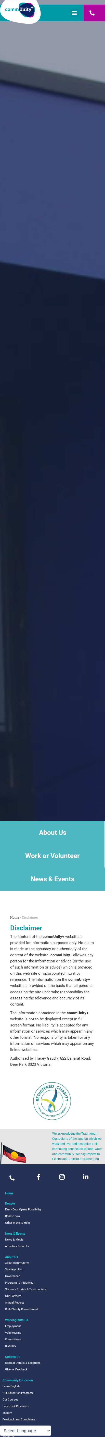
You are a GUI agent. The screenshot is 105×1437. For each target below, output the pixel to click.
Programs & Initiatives (19, 1282)
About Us (52, 832)
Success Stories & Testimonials (25, 1289)
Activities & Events (17, 1246)
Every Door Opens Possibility (23, 1209)
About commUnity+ (17, 1263)
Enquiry (7, 1413)
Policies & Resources (16, 1406)
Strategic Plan (14, 1269)
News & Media (14, 1239)
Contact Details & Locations (23, 1363)
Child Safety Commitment (21, 1309)
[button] (74, 13)
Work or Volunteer (52, 856)
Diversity (10, 1346)
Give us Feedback (16, 1369)
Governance (12, 1276)
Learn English (11, 1386)
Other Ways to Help (17, 1222)
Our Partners (13, 1296)
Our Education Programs (18, 1393)
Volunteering (13, 1332)
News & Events (52, 879)
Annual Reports (14, 1302)
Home (14, 917)
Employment (13, 1326)
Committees (13, 1339)
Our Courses (10, 1399)
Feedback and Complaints (19, 1419)
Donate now (12, 1216)
